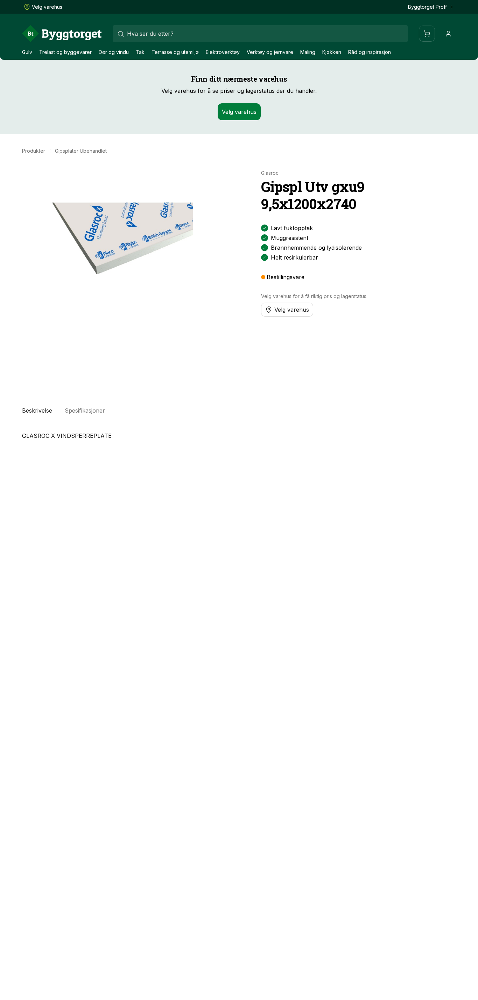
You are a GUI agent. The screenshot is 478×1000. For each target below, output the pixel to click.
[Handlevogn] (427, 34)
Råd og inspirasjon (369, 52)
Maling (307, 52)
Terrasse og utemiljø (175, 52)
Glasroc (270, 173)
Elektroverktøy (223, 52)
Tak (140, 52)
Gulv (27, 52)
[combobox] (260, 33)
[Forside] (62, 33)
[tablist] (119, 410)
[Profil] (448, 33)
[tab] (37, 410)
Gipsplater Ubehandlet (81, 151)
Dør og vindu (114, 52)
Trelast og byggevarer (65, 52)
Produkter (33, 151)
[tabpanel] (119, 439)
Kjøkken (331, 52)
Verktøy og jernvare (270, 52)
